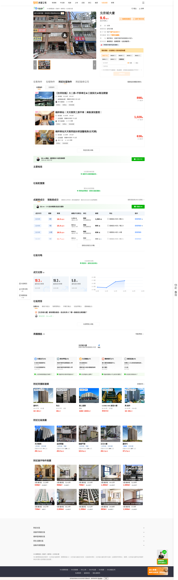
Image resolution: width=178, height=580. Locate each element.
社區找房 (105, 3)
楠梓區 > (63, 8)
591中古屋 (92, 570)
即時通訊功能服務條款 (128, 70)
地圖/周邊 (139, 334)
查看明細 (138, 219)
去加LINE (139, 159)
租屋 (69, 3)
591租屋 (101, 570)
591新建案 (74, 570)
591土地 (83, 570)
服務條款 (113, 70)
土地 (76, 3)
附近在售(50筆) (88, 150)
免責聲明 (78, 573)
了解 (62, 13)
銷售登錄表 (135, 200)
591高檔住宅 (111, 570)
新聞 (112, 3)
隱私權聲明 (119, 70)
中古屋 (62, 3)
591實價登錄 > (51, 8)
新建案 (54, 3)
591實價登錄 (64, 570)
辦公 (89, 3)
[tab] (39, 87)
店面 (83, 3)
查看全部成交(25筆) (88, 245)
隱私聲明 (100, 578)
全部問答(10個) (88, 324)
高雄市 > (58, 8)
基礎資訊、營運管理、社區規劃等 (118, 41)
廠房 (96, 3)
